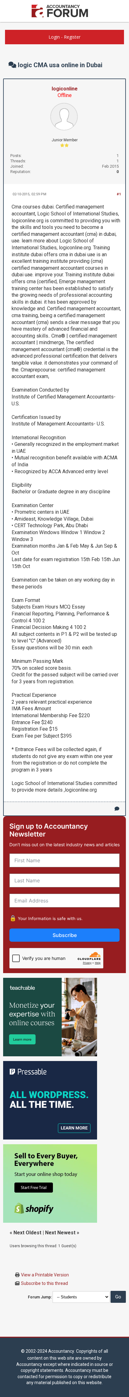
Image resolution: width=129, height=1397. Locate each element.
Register (72, 37)
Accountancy (61, 1351)
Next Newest (60, 1233)
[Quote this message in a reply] (116, 808)
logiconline (65, 89)
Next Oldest (27, 1233)
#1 (119, 194)
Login (54, 37)
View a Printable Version (45, 1274)
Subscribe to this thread (44, 1283)
